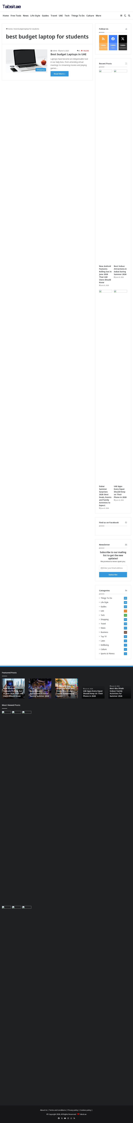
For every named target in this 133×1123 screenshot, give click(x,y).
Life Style (35, 15)
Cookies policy (85, 1110)
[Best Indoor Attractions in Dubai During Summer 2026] (120, 167)
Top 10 (104, 636)
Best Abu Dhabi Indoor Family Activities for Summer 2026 (117, 692)
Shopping (104, 619)
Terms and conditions (57, 1110)
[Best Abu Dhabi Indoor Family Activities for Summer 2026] (16, 1003)
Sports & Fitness (108, 653)
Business (104, 632)
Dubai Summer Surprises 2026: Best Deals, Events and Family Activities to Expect (65, 691)
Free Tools (16, 15)
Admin (54, 51)
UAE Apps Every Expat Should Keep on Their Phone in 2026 (120, 491)
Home (6, 15)
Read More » (59, 74)
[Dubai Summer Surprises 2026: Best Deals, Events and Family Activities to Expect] (105, 387)
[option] (13, 689)
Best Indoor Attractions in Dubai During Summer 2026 (39, 693)
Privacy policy (73, 1110)
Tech (67, 15)
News (26, 15)
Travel (54, 15)
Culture (90, 15)
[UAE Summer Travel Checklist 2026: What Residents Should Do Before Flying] (26, 1003)
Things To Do (78, 15)
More (98, 15)
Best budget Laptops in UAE (68, 54)
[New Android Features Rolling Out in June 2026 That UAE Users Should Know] (105, 167)
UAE (61, 15)
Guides (45, 15)
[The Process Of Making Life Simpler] (11, 6)
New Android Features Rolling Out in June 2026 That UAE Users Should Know (105, 274)
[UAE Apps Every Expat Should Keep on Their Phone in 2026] (120, 387)
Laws (103, 640)
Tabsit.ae (83, 1114)
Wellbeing (105, 645)
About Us (43, 1110)
